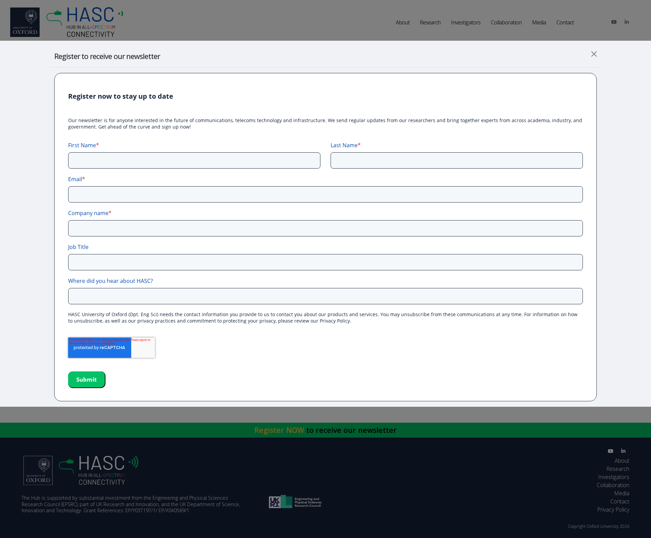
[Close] (594, 54)
